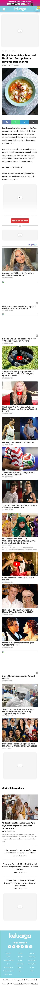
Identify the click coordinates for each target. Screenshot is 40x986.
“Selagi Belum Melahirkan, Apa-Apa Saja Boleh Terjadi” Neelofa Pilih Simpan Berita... (18, 825)
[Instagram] (13, 946)
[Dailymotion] (30, 946)
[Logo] (20, 9)
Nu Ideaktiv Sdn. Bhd (18, 983)
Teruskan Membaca (20, 221)
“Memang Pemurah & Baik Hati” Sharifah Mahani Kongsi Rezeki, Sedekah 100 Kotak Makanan (20, 866)
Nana (4, 831)
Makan (13, 51)
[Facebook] (9, 946)
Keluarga (5, 51)
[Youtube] (26, 946)
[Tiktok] (22, 946)
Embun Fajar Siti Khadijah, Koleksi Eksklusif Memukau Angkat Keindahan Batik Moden (20, 883)
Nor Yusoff (7, 65)
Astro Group (35, 983)
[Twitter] (18, 946)
